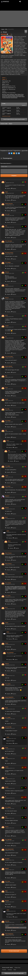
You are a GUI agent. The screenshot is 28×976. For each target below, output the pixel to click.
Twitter (14, 969)
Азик (6, 777)
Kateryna (7, 272)
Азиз (6, 225)
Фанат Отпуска (8, 553)
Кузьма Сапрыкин (11, 95)
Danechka (7, 921)
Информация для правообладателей (14, 973)
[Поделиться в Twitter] (11, 153)
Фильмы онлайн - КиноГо (7, 967)
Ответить (9, 188)
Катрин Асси (5, 96)
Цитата (14, 188)
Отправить (14, 175)
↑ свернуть (23, 105)
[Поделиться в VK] (19, 153)
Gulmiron (7, 663)
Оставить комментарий (14, 951)
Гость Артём (7, 683)
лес (6, 336)
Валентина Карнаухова (13, 96)
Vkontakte (4, 969)
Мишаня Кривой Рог (9, 697)
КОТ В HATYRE (8, 727)
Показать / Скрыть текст (13, 927)
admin (8, 530)
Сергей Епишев (14, 97)
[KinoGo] (5, 1)
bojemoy (7, 297)
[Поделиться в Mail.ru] (16, 153)
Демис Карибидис (10, 94)
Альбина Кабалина (6, 97)
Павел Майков (18, 94)
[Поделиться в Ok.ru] (14, 153)
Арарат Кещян (21, 96)
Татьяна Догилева (19, 95)
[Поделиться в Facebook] (9, 153)
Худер (6, 707)
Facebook (10, 969)
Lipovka (6, 766)
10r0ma (6, 284)
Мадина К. (7, 495)
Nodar (6, 890)
